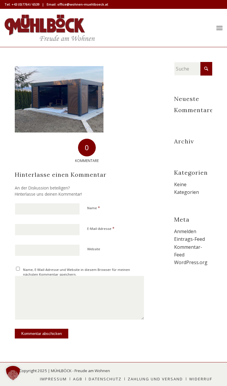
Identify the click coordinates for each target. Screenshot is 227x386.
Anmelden (185, 231)
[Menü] (219, 28)
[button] (13, 373)
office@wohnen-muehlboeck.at (82, 4)
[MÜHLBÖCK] (49, 27)
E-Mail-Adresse (100, 228)
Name (93, 207)
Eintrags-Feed (189, 239)
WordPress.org (190, 262)
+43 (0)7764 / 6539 (25, 4)
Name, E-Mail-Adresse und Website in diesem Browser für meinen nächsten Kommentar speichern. (76, 272)
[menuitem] (219, 28)
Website (93, 249)
